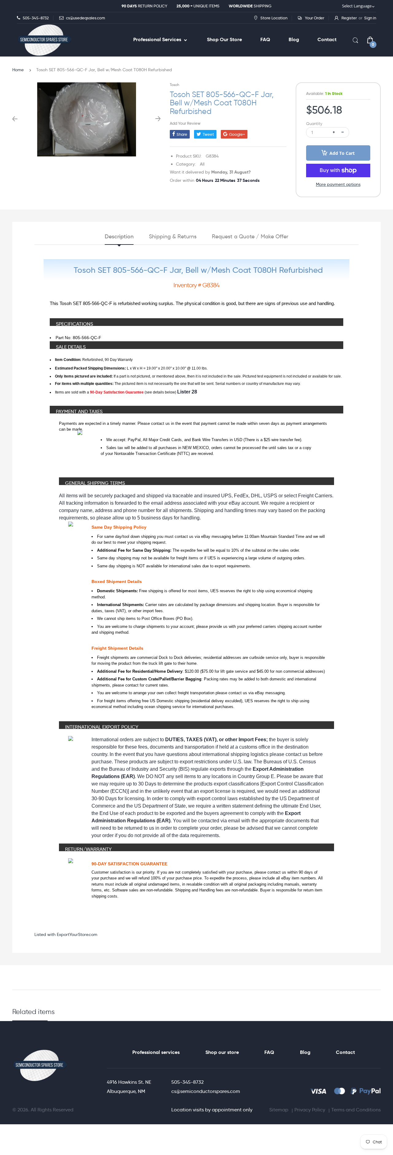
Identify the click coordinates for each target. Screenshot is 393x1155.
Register (349, 17)
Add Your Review (185, 123)
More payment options (338, 184)
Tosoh (174, 84)
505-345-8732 (187, 1082)
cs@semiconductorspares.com (205, 1091)
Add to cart (342, 153)
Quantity (314, 123)
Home (18, 69)
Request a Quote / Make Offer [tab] (250, 236)
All (202, 164)
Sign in (370, 17)
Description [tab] (119, 236)
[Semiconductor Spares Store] (44, 40)
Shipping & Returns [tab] (172, 236)
